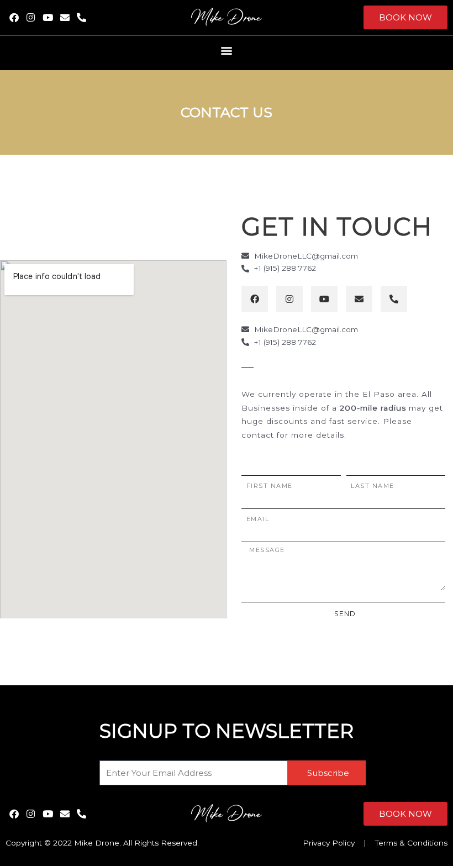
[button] (227, 50)
